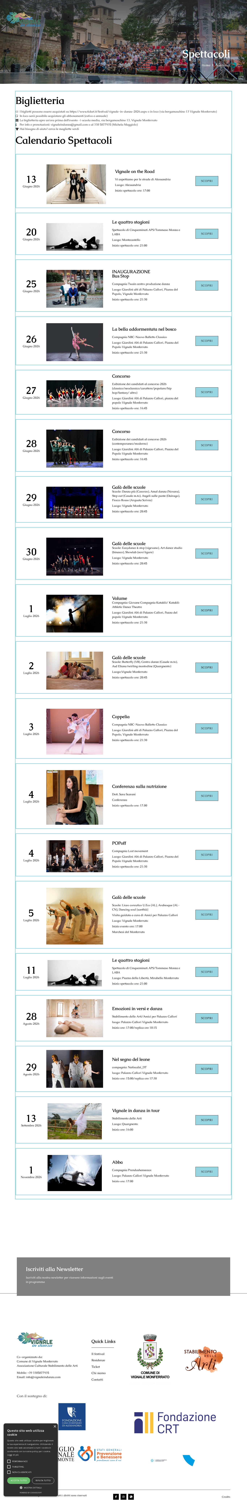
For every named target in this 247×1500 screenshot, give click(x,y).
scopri (207, 181)
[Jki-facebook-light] (116, 1497)
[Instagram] (123, 1497)
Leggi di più (13, 1454)
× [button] (54, 1426)
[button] (30, 1487)
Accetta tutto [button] (19, 1480)
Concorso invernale (153, 19)
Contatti (220, 19)
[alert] (31, 1459)
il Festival (71, 19)
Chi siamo (235, 19)
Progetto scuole (178, 19)
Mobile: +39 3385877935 (33, 1373)
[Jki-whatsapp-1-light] (131, 1497)
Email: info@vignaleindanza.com (39, 1377)
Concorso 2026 (133, 19)
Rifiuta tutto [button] (43, 1480)
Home (56, 19)
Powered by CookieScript (31, 1493)
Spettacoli (93, 19)
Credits (226, 1496)
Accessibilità (200, 19)
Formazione (114, 19)
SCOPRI (207, 234)
